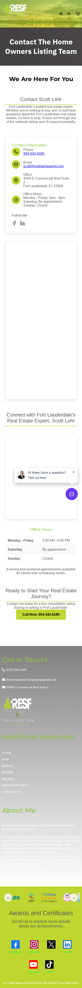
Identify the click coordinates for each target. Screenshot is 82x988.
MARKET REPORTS (15, 785)
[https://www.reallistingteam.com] (15, 13)
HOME (6, 753)
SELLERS (7, 779)
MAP (5, 759)
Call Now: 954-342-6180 (41, 614)
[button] (61, 13)
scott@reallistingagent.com (43, 166)
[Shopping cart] (78, 14)
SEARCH (8, 766)
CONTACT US (11, 792)
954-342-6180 (33, 153)
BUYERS (7, 772)
